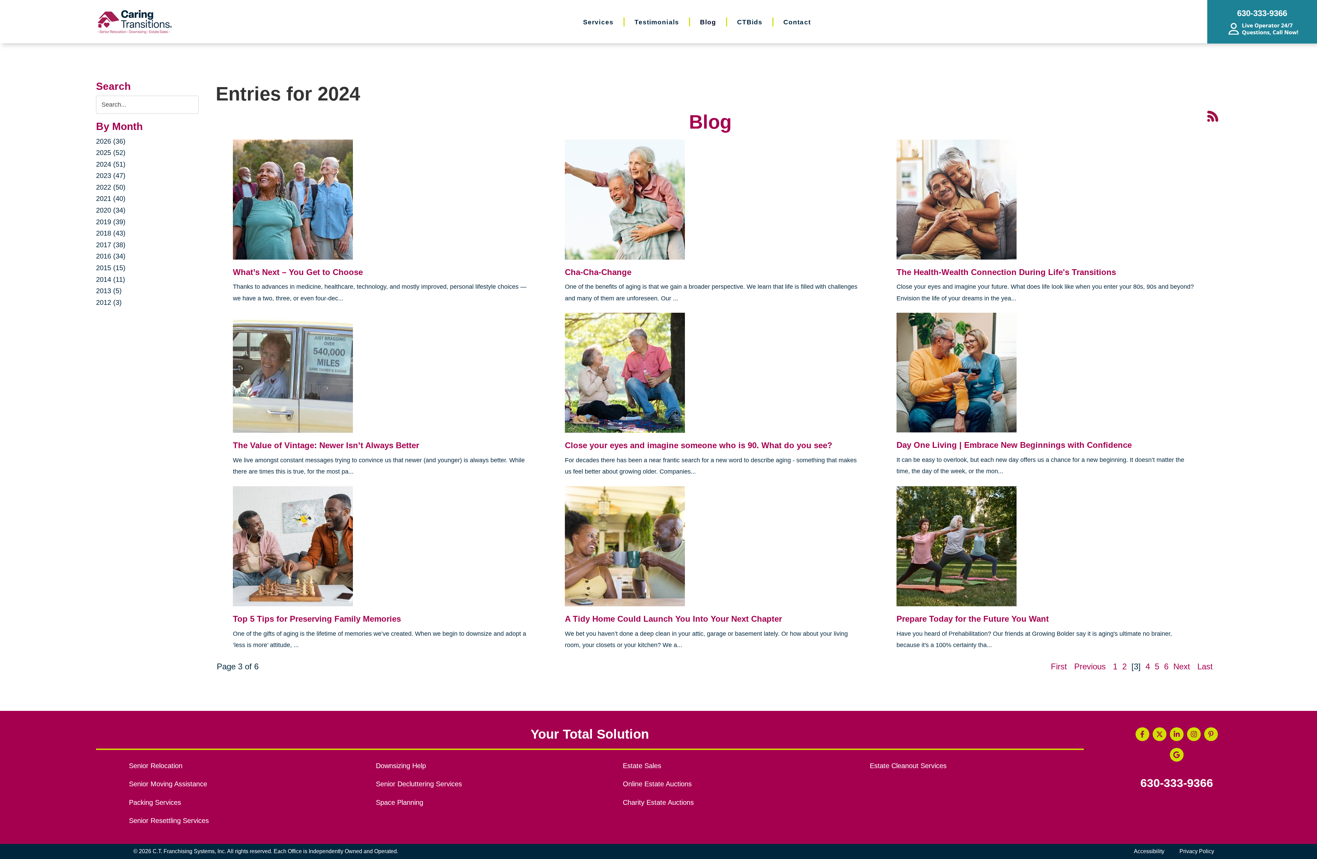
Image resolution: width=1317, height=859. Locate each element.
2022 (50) (111, 187)
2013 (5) (109, 291)
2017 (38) (111, 245)
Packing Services (155, 802)
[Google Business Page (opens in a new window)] (1177, 755)
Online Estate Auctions (657, 784)
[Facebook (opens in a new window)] (1142, 734)
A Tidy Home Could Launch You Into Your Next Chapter (673, 618)
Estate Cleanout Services (908, 765)
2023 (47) (111, 175)
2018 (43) (111, 233)
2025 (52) (111, 152)
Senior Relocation (155, 765)
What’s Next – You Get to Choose (298, 272)
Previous (1090, 666)
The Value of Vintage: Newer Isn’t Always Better (326, 445)
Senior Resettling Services (169, 820)
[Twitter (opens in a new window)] (1159, 734)
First (1059, 666)
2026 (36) (111, 141)
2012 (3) (109, 302)
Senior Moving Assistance (168, 784)
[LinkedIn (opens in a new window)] (1177, 734)
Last (1205, 666)
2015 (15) (111, 268)
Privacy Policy (1196, 851)
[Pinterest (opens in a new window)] (1211, 734)
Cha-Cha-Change (598, 272)
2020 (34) (111, 210)
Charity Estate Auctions (658, 802)
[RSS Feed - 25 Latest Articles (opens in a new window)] (1213, 115)
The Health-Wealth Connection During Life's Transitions (1006, 272)
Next (1181, 666)
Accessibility (1149, 851)
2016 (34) (111, 256)
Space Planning (399, 802)
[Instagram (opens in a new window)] (1194, 734)
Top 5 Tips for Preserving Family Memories (317, 618)
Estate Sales (642, 765)
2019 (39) (111, 222)
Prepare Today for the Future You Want (973, 618)
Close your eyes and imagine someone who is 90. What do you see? (698, 445)
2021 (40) (111, 198)
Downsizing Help (401, 765)
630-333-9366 (1176, 783)
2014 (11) (110, 279)
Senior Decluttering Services (419, 784)
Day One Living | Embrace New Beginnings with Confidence (1014, 445)
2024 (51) (111, 164)
